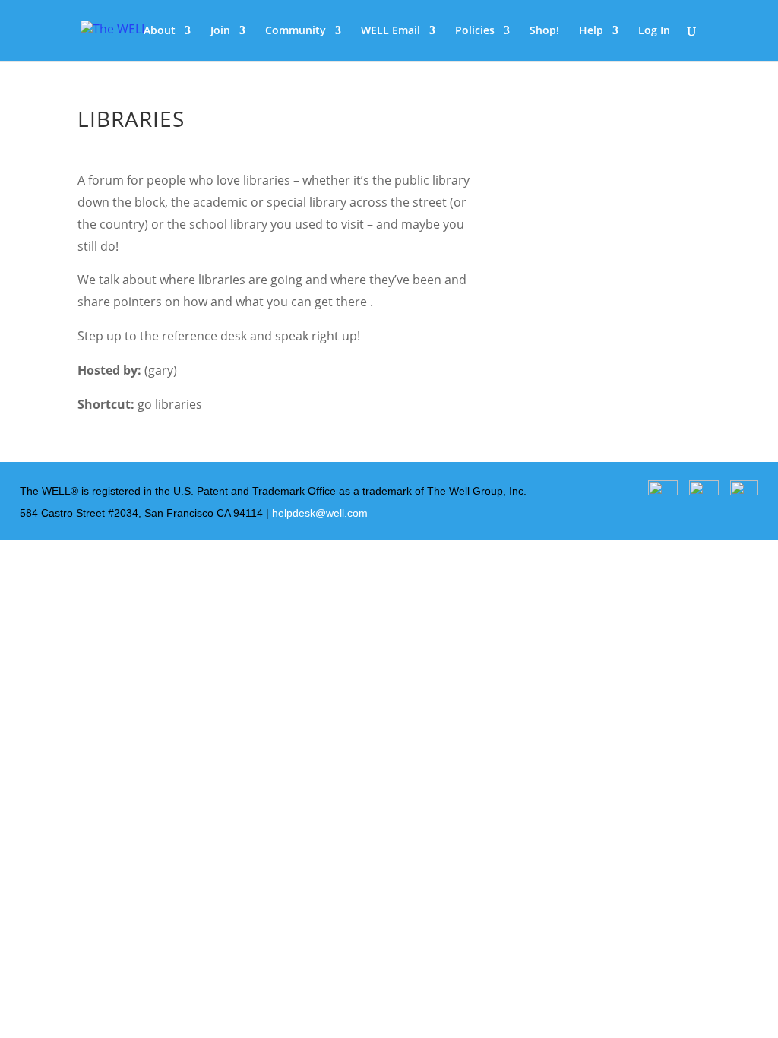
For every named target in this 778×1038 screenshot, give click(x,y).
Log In (654, 31)
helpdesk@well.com (320, 513)
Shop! (544, 31)
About (160, 31)
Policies (475, 31)
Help (591, 31)
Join (220, 31)
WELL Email (390, 31)
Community (295, 31)
